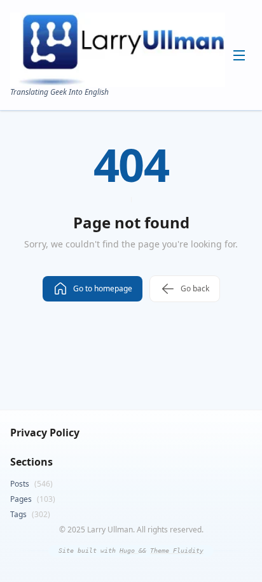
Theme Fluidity (176, 550)
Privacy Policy (44, 433)
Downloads (145, 130)
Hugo (129, 550)
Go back (195, 288)
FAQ (134, 150)
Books (137, 110)
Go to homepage (102, 288)
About (136, 90)
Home (137, 70)
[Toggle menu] (239, 55)
